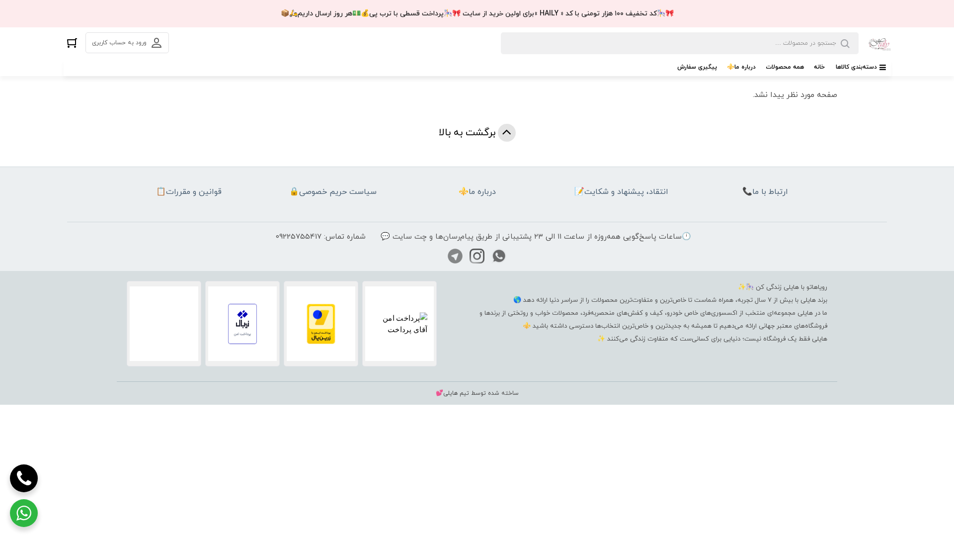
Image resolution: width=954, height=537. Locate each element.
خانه (819, 67)
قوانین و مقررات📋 (189, 191)
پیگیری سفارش (697, 67)
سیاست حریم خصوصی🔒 (333, 191)
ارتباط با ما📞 (765, 191)
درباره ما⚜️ (741, 67)
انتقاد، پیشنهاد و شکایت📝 (621, 191)
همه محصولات (785, 67)
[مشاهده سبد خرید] (72, 42)
